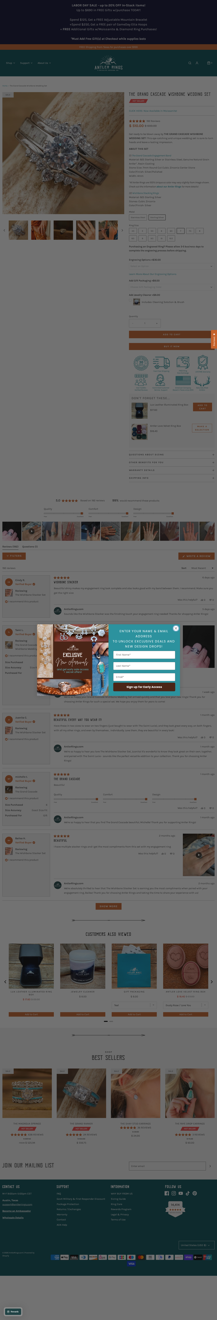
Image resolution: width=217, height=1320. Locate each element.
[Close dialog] (176, 628)
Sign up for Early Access (144, 687)
